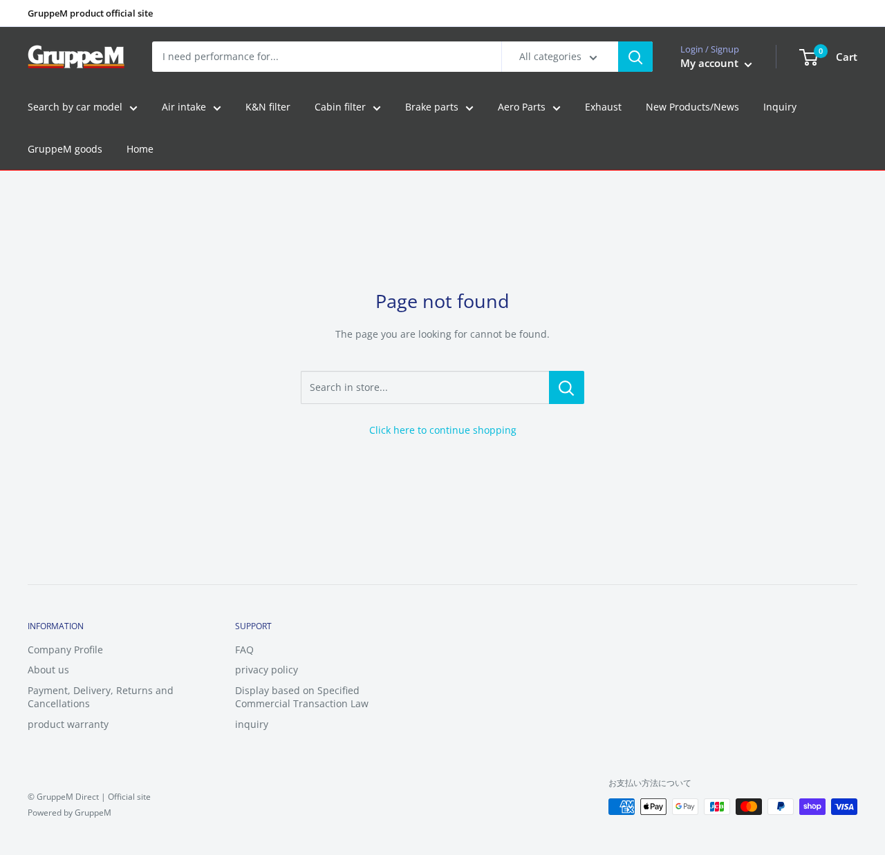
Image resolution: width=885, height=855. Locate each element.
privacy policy (266, 669)
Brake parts (431, 107)
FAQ (244, 649)
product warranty (68, 724)
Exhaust (603, 107)
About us (48, 669)
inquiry (251, 724)
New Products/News (692, 107)
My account (710, 63)
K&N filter (267, 107)
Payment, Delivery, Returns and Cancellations (101, 697)
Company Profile (65, 649)
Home (140, 148)
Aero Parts (522, 107)
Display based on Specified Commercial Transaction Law (302, 697)
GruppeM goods (65, 148)
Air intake (184, 107)
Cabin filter (340, 107)
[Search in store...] (566, 387)
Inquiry (779, 107)
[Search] (635, 56)
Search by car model (75, 107)
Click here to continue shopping (442, 429)
